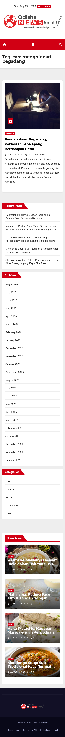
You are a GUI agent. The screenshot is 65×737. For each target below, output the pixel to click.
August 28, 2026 (19, 638)
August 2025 (12, 380)
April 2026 (11, 316)
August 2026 (12, 284)
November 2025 (14, 356)
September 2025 (14, 372)
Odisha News (42, 722)
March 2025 (11, 420)
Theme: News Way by (26, 722)
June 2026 (11, 300)
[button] (60, 44)
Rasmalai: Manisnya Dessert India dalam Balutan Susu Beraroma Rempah (32, 564)
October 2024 (12, 460)
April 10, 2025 (15, 155)
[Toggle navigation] (33, 44)
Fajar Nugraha (36, 155)
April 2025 (11, 412)
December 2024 (14, 444)
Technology (11, 505)
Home (10, 730)
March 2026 (11, 324)
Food (8, 481)
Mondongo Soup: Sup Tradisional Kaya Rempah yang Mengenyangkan (30, 666)
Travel (8, 513)
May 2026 (10, 308)
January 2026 (12, 340)
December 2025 (14, 348)
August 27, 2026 (19, 672)
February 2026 (13, 332)
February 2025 (13, 428)
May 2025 (10, 404)
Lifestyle (10, 133)
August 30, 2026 (19, 569)
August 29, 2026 (19, 604)
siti (35, 569)
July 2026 (10, 292)
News (8, 497)
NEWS (34, 730)
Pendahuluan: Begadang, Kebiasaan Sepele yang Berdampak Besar (26, 144)
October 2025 (12, 364)
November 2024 (14, 452)
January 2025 (12, 436)
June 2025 (11, 396)
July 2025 (10, 388)
